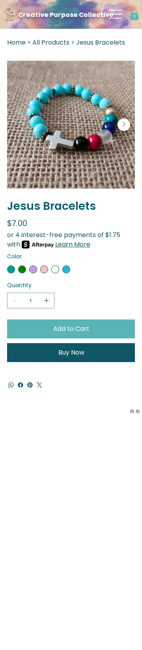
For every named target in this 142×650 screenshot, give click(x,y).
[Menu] (115, 14)
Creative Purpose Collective (66, 14)
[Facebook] (20, 385)
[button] (134, 14)
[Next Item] (124, 124)
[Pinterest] (30, 385)
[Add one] (46, 300)
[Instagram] (138, 411)
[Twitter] (39, 385)
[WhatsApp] (11, 385)
